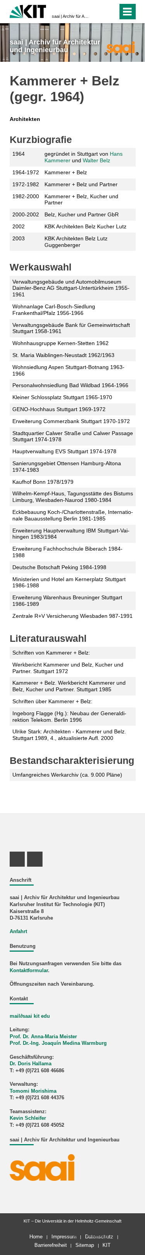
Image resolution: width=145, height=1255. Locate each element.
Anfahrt (18, 931)
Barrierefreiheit (50, 1245)
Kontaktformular (29, 970)
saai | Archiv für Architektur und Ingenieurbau (70, 16)
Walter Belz (96, 160)
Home (36, 1237)
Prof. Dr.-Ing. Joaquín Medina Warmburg (58, 1043)
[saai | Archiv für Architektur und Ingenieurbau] (120, 46)
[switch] (98, 11)
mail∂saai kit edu (30, 1016)
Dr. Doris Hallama (30, 1063)
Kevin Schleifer (28, 1118)
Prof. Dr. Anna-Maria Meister (43, 1036)
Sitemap (84, 1245)
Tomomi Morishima (33, 1091)
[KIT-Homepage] (28, 10)
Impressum (64, 1237)
